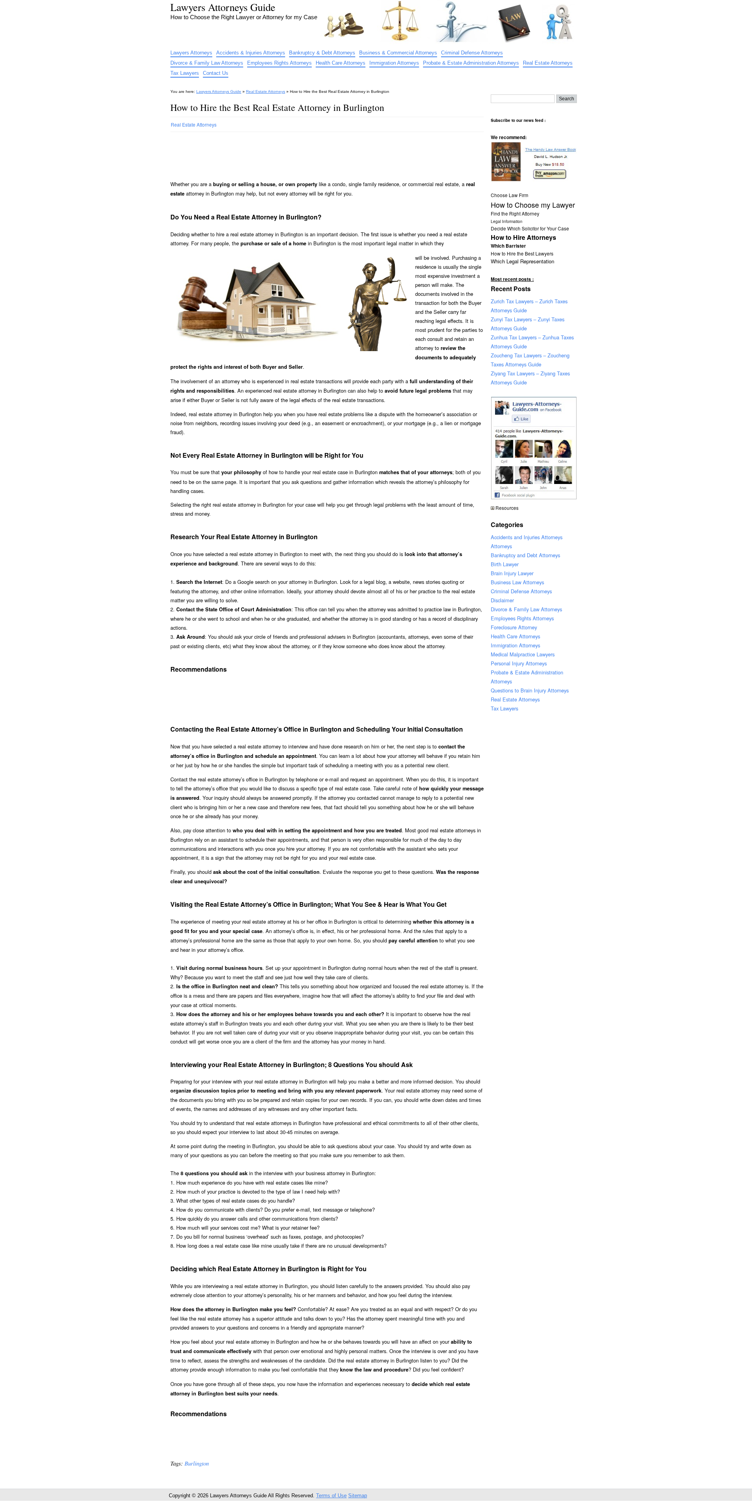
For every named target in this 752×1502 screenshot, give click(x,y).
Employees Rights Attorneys (279, 63)
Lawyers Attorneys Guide (222, 7)
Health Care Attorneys (340, 63)
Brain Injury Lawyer (512, 573)
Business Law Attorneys (517, 582)
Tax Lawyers (184, 73)
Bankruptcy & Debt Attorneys (322, 53)
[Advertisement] (313, 152)
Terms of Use (331, 1495)
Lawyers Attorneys (191, 53)
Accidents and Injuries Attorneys (526, 537)
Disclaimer (502, 600)
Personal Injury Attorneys (519, 663)
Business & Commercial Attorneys (398, 53)
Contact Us (215, 73)
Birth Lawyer (505, 564)
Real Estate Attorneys (548, 63)
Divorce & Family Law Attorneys (206, 63)
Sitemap (357, 1495)
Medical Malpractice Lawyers (523, 654)
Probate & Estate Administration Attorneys (471, 63)
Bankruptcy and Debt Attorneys (525, 555)
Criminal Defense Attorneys (472, 53)
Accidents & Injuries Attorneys (250, 53)
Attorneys (501, 546)
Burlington (196, 1463)
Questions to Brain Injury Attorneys (530, 690)
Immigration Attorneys (394, 63)
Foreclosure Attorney (514, 627)
